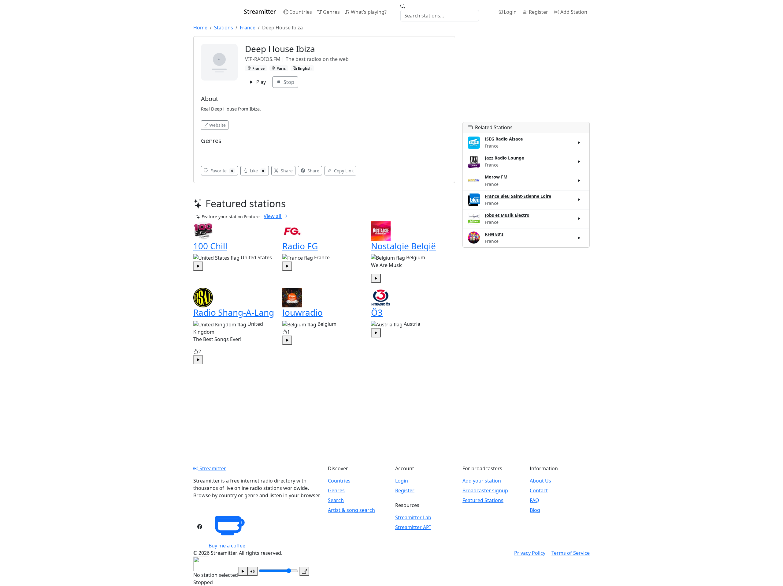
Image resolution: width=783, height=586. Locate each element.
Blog (535, 510)
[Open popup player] (304, 571)
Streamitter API (413, 527)
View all (273, 216)
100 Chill (210, 246)
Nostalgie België (403, 246)
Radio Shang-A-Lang (233, 312)
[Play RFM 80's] (579, 237)
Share (286, 171)
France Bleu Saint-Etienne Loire (518, 196)
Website (217, 125)
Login (510, 12)
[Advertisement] (526, 79)
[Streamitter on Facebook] (199, 526)
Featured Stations (482, 500)
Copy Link (343, 171)
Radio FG (300, 246)
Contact (539, 490)
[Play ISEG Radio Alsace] (579, 142)
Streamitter (212, 468)
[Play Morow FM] (579, 180)
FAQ (534, 500)
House (209, 149)
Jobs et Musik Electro (507, 215)
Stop (288, 82)
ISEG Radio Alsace (504, 139)
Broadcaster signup (485, 490)
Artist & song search (351, 510)
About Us (540, 480)
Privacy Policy (529, 553)
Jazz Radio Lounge (504, 158)
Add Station (573, 12)
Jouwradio (302, 312)
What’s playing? (369, 12)
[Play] (243, 571)
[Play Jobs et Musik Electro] (579, 218)
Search (336, 500)
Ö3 (377, 312)
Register (538, 12)
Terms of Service (570, 553)
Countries (300, 12)
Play (260, 82)
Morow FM (496, 177)
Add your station (481, 480)
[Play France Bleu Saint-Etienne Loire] (579, 199)
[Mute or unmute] (253, 571)
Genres (331, 12)
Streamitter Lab (413, 517)
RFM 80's (494, 234)
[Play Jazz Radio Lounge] (579, 161)
